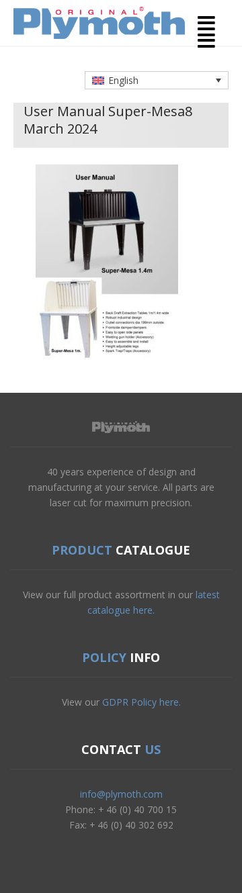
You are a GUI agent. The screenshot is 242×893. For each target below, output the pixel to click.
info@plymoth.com (121, 794)
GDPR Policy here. (141, 702)
